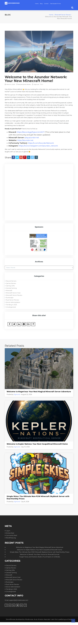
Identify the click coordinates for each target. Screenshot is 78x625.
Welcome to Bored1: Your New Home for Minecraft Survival (39, 554)
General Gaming (11, 288)
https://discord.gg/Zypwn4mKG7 (30, 132)
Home (36, 3)
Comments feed (11, 535)
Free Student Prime (55, 3)
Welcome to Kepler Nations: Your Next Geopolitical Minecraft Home (37, 444)
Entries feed (10, 533)
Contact (46, 3)
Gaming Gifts (10, 286)
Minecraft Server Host (13, 293)
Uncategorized (11, 307)
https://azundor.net (25, 140)
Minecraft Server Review (63, 15)
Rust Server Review (12, 300)
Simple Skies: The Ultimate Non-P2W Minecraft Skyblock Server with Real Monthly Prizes (38, 497)
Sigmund (36, 84)
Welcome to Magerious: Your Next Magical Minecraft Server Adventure (39, 392)
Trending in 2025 (11, 305)
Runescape (9, 297)
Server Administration (13, 302)
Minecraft (9, 290)
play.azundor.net (32, 138)
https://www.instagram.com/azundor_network (38, 146)
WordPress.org (11, 538)
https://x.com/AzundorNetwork (41, 143)
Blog (41, 3)
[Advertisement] (39, 180)
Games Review (11, 283)
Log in (8, 531)
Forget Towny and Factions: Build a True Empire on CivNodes (39, 557)
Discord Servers (11, 281)
